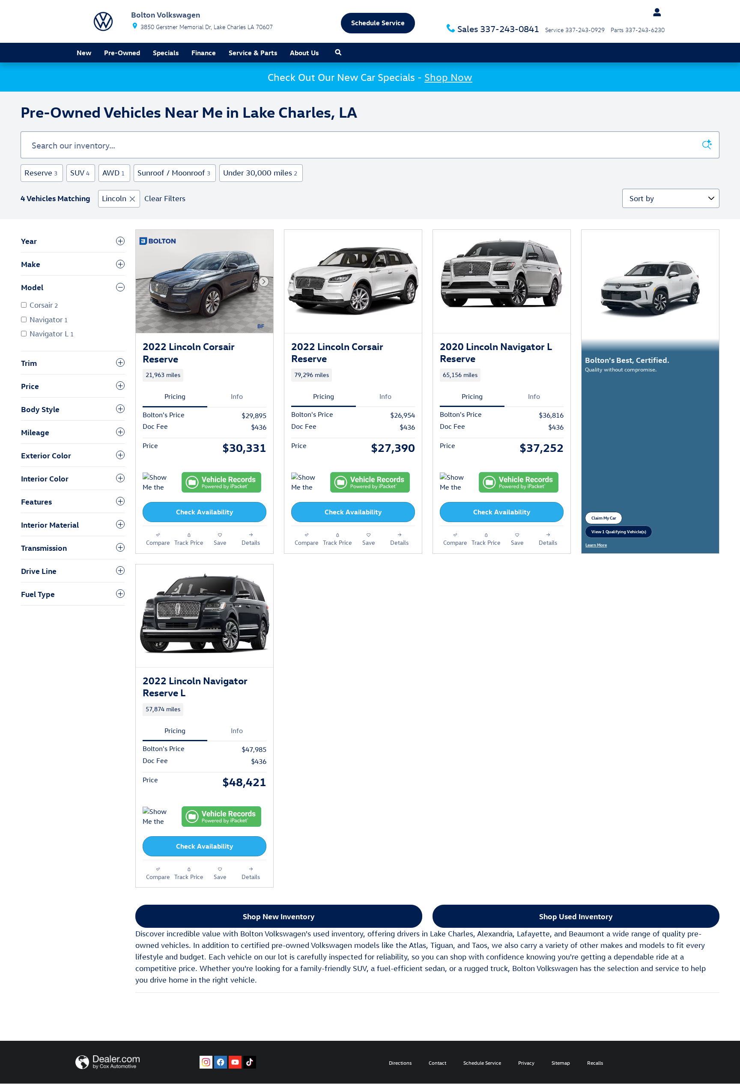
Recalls (595, 1062)
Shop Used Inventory (576, 916)
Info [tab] (237, 396)
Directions (400, 1062)
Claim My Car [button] (606, 519)
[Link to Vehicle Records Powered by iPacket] (221, 482)
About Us (304, 52)
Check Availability (204, 512)
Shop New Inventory (279, 916)
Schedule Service (482, 1062)
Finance (203, 52)
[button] (204, 375)
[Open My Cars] (655, 12)
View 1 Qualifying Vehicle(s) (618, 533)
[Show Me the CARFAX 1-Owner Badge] (159, 817)
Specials (166, 52)
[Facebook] (220, 1062)
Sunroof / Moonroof (173, 172)
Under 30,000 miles (260, 172)
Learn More (599, 545)
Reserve (40, 172)
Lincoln (114, 198)
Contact (437, 1062)
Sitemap (561, 1062)
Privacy (526, 1062)
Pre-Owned (122, 52)
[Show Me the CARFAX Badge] (159, 482)
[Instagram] (206, 1062)
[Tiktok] (249, 1062)
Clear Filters (164, 198)
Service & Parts (253, 52)
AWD (113, 172)
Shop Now (448, 77)
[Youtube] (235, 1062)
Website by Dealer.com (107, 1062)
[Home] (103, 21)
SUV (80, 172)
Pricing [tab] (174, 396)
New (84, 52)
